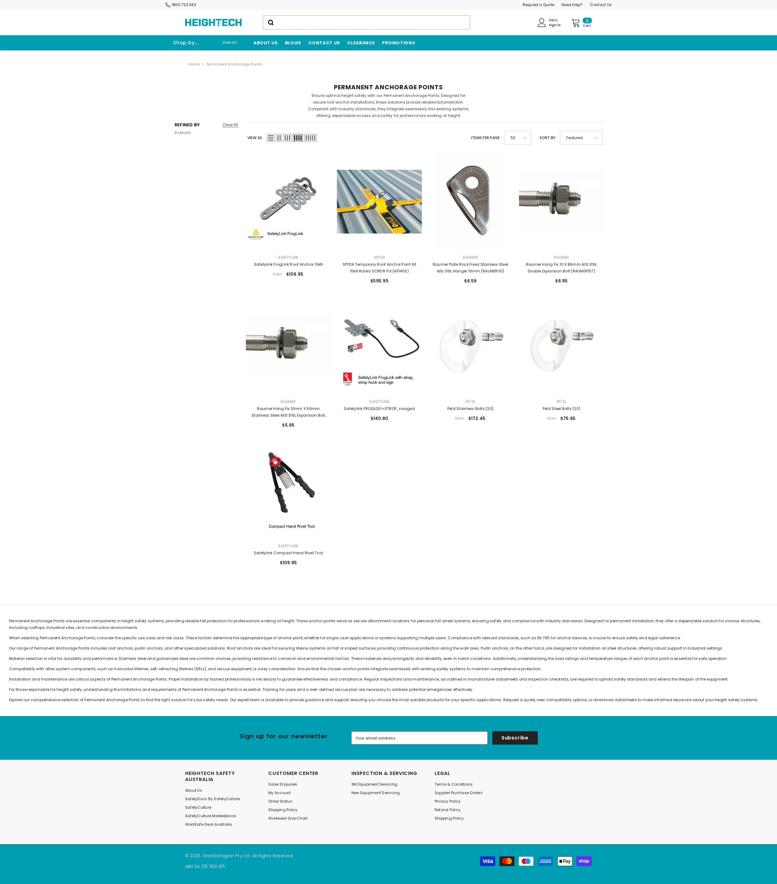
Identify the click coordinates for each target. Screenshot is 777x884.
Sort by (547, 137)
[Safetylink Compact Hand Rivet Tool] (288, 490)
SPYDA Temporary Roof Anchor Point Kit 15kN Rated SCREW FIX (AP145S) (379, 268)
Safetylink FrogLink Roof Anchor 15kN (288, 264)
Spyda (379, 257)
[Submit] (270, 22)
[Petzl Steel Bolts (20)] (561, 346)
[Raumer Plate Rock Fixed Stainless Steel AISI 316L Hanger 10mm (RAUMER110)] (470, 202)
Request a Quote (539, 4)
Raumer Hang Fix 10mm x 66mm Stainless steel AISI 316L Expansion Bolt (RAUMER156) (288, 412)
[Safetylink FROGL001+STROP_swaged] (379, 346)
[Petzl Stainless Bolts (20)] (470, 346)
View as (254, 137)
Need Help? (572, 4)
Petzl (470, 401)
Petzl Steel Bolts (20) (561, 408)
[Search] (366, 22)
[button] (271, 138)
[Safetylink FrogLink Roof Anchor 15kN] (288, 202)
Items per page (485, 137)
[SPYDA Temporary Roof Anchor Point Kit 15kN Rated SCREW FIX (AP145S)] (379, 202)
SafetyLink (288, 257)
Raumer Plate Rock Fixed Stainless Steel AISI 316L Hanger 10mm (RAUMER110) (470, 268)
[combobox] (366, 22)
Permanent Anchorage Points (234, 64)
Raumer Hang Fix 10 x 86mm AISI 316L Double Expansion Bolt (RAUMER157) (561, 268)
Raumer (470, 257)
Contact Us (601, 4)
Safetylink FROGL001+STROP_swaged (379, 408)
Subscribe (514, 737)
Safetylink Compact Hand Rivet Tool (288, 552)
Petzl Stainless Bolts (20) (470, 408)
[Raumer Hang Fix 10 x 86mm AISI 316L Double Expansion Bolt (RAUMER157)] (561, 202)
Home (193, 64)
